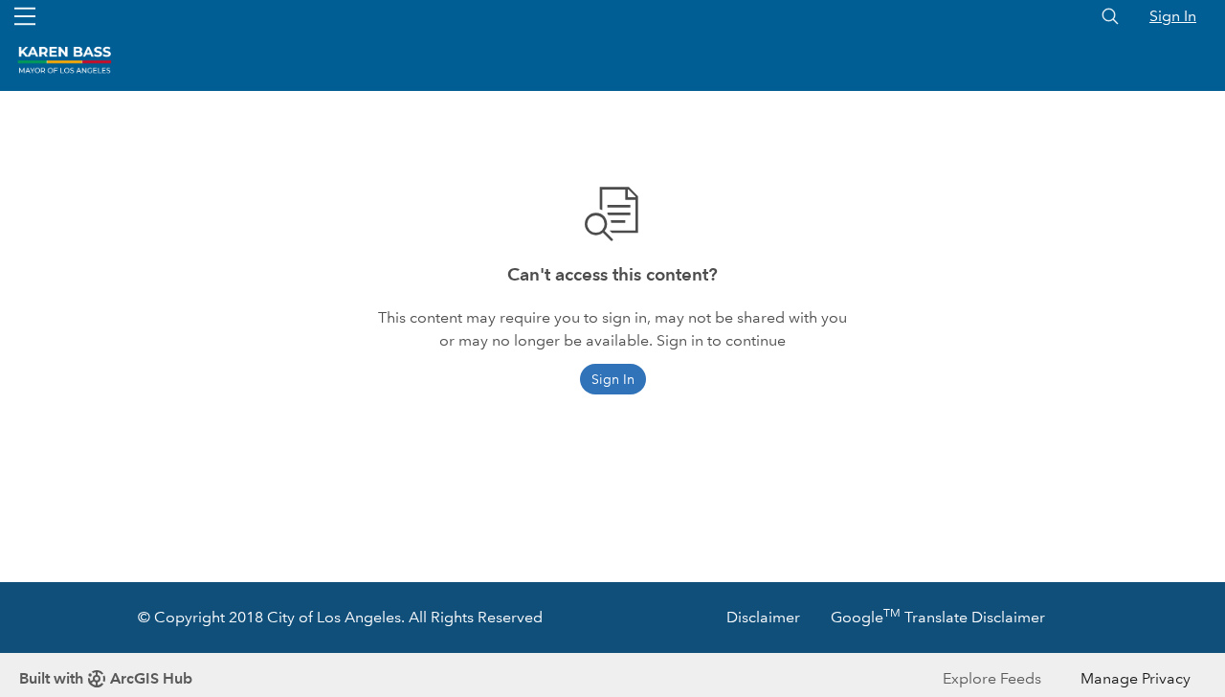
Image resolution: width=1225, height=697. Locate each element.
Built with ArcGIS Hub (105, 678)
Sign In (1172, 16)
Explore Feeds (992, 678)
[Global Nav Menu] (25, 16)
